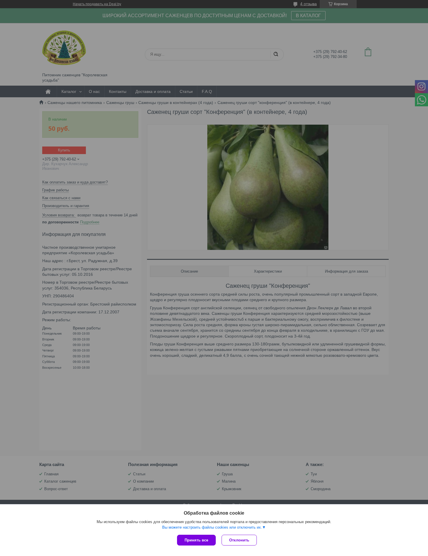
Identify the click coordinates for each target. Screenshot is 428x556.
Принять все (196, 540)
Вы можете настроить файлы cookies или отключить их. (212, 527)
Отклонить (239, 540)
